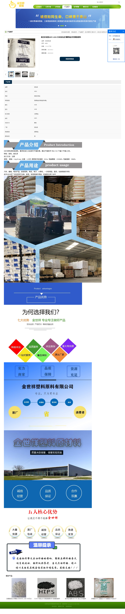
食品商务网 (69, 611)
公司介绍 (48, 7)
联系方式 (85, 7)
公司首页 (39, 7)
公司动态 (57, 7)
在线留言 (95, 7)
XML (78, 609)
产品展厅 (67, 7)
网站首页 (74, 37)
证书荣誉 (76, 7)
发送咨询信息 (70, 64)
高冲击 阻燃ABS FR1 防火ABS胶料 (75, 604)
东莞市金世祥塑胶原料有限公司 (53, 609)
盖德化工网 (61, 611)
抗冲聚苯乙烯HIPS (90, 37)
